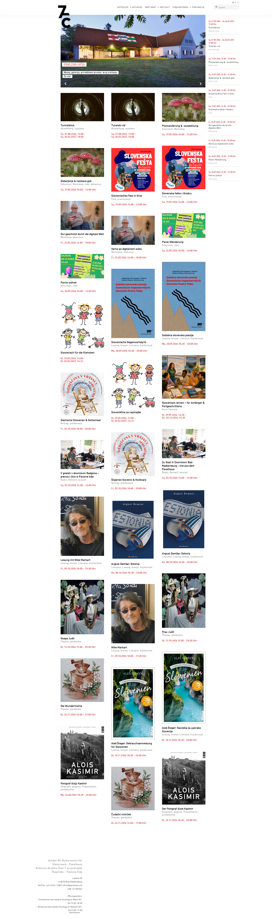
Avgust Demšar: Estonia (125, 564)
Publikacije (198, 7)
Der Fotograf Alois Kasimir (177, 809)
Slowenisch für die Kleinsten (77, 352)
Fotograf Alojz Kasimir (74, 783)
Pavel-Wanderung (217, 160)
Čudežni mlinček (121, 814)
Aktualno (137, 7)
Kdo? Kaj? (165, 7)
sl (238, 2)
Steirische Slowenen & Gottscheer (81, 420)
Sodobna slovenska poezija (177, 335)
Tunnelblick (214, 28)
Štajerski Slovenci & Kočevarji (128, 480)
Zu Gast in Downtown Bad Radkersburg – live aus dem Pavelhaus (178, 466)
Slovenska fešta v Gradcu (221, 110)
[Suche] (216, 7)
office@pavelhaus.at (72, 885)
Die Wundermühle (71, 706)
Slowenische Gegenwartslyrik (128, 342)
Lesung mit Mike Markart (75, 560)
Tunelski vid (214, 46)
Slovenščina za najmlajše (126, 412)
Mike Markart (119, 647)
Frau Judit (168, 632)
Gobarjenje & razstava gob (222, 78)
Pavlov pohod (215, 176)
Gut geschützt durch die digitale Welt (82, 234)
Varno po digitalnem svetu (221, 144)
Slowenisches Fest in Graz (221, 94)
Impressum (74, 913)
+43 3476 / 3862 (54, 885)
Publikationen (180, 7)
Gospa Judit (67, 638)
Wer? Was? (150, 7)
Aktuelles (122, 7)
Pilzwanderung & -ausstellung (223, 62)
